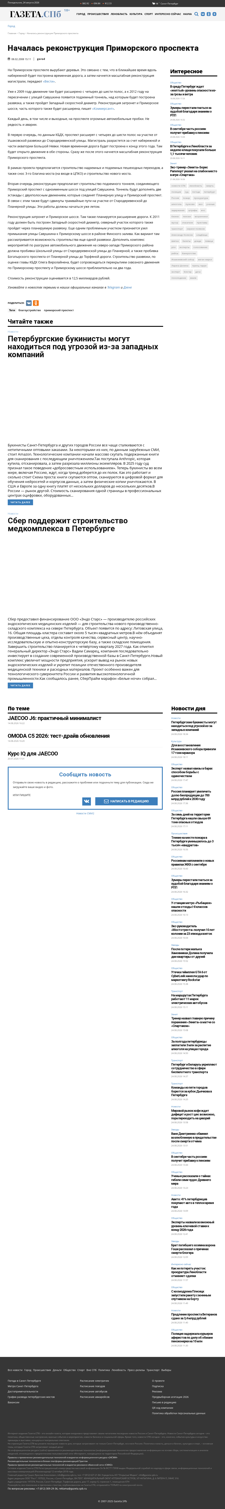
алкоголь (177, 204)
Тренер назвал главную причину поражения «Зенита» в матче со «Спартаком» (193, 1022)
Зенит (173, 163)
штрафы (192, 210)
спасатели (187, 222)
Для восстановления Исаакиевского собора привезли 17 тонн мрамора (193, 749)
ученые (211, 204)
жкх (201, 204)
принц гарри (199, 265)
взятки (175, 241)
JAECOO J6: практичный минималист (54, 718)
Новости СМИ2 (85, 813)
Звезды (175, 945)
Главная (12, 33)
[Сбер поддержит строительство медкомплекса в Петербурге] (85, 576)
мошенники (201, 216)
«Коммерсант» (103, 108)
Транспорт (177, 991)
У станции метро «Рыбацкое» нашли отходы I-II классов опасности (191, 906)
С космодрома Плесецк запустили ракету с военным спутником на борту (191, 1295)
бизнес (175, 216)
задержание (178, 210)
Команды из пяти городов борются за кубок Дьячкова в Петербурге (191, 1091)
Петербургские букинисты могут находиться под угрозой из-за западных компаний (83, 346)
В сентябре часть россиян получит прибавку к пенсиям (189, 131)
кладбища (202, 235)
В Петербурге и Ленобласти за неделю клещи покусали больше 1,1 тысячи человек (193, 150)
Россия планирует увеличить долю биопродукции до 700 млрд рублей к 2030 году (191, 795)
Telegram (113, 287)
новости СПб (179, 185)
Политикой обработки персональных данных (138, 1497)
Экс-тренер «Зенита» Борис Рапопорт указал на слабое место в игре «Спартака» (193, 171)
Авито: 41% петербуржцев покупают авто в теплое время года (192, 1203)
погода (196, 192)
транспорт (177, 228)
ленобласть (195, 185)
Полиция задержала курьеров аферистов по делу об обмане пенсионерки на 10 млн (192, 1337)
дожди (197, 241)
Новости (13, 331)
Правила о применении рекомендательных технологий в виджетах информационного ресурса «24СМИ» (62, 1457)
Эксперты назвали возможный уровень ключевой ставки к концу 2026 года (192, 1226)
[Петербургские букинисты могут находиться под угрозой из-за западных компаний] (85, 402)
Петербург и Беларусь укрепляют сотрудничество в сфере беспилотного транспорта (194, 1068)
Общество (175, 82)
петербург (209, 192)
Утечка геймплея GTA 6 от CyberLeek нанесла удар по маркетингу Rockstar (189, 975)
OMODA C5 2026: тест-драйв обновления (59, 735)
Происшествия (179, 833)
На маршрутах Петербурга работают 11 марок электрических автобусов (189, 999)
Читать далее (20, 502)
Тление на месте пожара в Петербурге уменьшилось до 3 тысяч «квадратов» (192, 841)
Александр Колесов (182, 235)
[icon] (196, 14)
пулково (190, 204)
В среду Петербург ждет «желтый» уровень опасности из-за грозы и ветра (193, 90)
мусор (175, 222)
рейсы (175, 253)
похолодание (179, 278)
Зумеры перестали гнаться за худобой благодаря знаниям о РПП (191, 111)
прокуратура (201, 198)
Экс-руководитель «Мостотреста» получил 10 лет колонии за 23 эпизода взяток (193, 929)
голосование (200, 247)
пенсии (187, 216)
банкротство (189, 253)
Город (11, 26)
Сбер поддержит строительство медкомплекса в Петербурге (68, 524)
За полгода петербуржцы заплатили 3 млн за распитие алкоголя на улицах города (191, 1045)
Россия (175, 198)
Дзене (127, 287)
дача (198, 271)
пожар (186, 198)
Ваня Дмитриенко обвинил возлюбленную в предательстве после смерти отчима (193, 1137)
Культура (176, 741)
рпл (174, 247)
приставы (202, 222)
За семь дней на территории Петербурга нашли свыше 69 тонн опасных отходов (191, 818)
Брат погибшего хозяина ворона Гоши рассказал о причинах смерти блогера (193, 1249)
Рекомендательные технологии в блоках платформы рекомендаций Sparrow (48, 1461)
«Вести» (49, 81)
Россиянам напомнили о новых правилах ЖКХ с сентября (192, 862)
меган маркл (205, 259)
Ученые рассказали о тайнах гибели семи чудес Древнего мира (191, 1179)
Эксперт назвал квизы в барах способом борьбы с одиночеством (191, 772)
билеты (187, 241)
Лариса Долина (180, 265)
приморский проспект (59, 310)
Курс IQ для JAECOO (33, 753)
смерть (210, 185)
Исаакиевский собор (183, 259)
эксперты (184, 247)
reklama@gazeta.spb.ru (73, 1488)
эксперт (176, 271)
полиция (176, 192)
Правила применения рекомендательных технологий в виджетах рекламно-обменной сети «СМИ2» (60, 1464)
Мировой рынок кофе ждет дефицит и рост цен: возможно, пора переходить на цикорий (193, 1114)
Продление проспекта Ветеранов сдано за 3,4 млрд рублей (194, 1316)
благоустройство (29, 310)
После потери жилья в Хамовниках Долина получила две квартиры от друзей (192, 952)
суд (186, 192)
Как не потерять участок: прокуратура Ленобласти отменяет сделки (188, 1272)
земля (193, 278)
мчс (203, 210)
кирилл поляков (196, 228)
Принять (211, 1497)
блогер (188, 271)
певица (209, 241)
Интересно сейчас (181, 1264)
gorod (41, 59)
